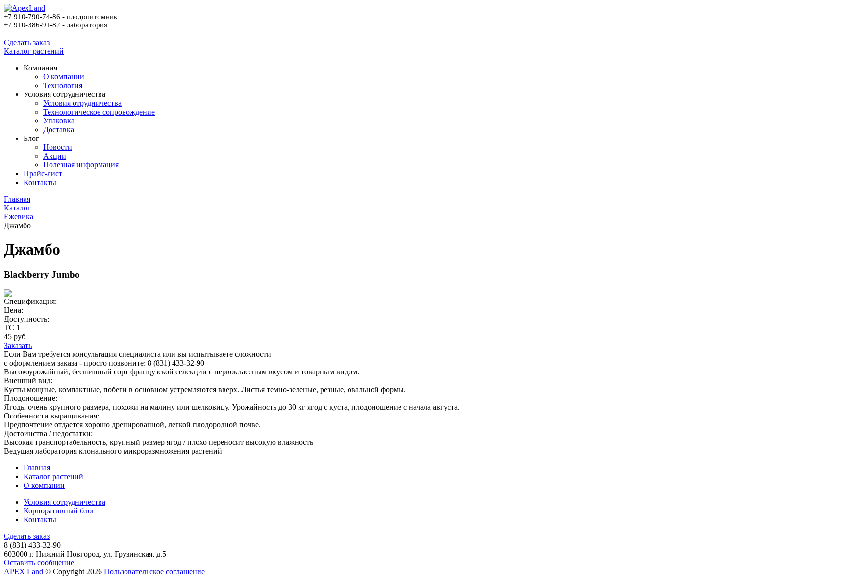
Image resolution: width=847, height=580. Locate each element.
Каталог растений (34, 51)
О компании (63, 76)
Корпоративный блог (59, 511)
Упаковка (59, 120)
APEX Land (23, 571)
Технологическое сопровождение (99, 112)
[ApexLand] (24, 8)
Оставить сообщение (39, 562)
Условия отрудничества (82, 103)
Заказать (18, 345)
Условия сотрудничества (64, 502)
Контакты (40, 182)
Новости (57, 147)
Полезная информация (81, 165)
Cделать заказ (27, 42)
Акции (54, 156)
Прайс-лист (43, 173)
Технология (62, 85)
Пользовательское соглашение (154, 571)
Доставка (58, 129)
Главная (37, 468)
